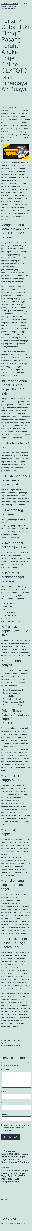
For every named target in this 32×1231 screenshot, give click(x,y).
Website (4, 1114)
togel (3, 1204)
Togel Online (16, 1045)
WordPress (21, 1223)
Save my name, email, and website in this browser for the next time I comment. (16, 1127)
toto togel (5, 1208)
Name (4, 1091)
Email (4, 1103)
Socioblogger (9, 3)
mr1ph (5, 1043)
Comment (5, 1069)
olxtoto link (5, 1199)
